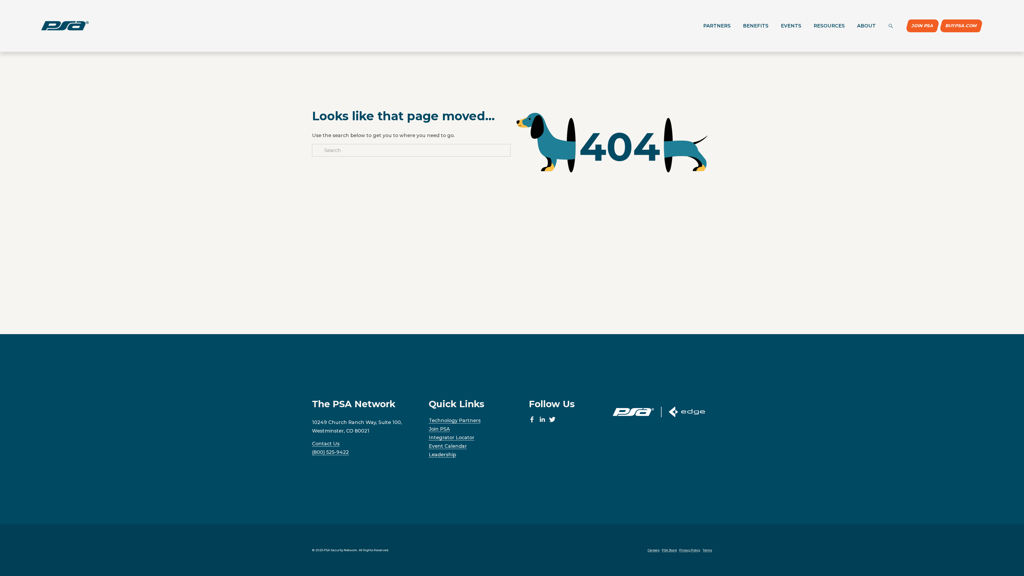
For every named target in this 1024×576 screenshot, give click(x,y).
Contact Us (325, 443)
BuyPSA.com (961, 25)
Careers (653, 550)
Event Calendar (448, 446)
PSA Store (669, 550)
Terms (707, 550)
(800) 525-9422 (330, 452)
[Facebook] (532, 419)
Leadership (442, 454)
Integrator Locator (451, 437)
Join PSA (922, 25)
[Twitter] (552, 419)
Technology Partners (455, 420)
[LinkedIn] (542, 419)
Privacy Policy (689, 550)
